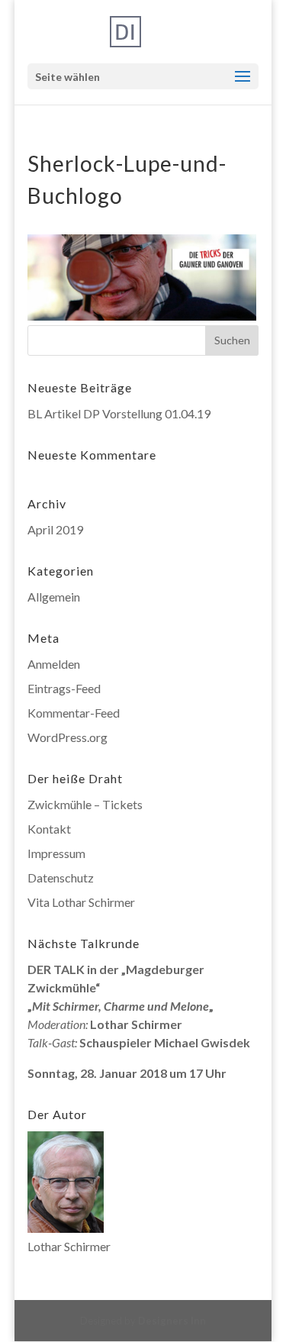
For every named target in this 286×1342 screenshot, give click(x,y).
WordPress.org (67, 737)
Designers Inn (172, 1321)
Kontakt (49, 828)
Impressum (56, 853)
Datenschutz (60, 877)
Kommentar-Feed (73, 712)
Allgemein (53, 596)
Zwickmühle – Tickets (85, 804)
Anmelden (53, 663)
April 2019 (55, 529)
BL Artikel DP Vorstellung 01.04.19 (118, 413)
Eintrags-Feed (64, 688)
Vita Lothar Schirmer (81, 902)
